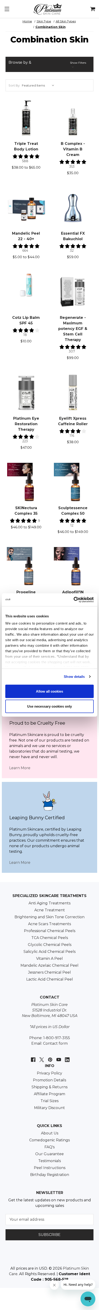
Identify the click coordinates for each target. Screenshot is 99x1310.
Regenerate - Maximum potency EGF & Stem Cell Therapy (72, 328)
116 (72, 436)
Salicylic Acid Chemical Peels (49, 951)
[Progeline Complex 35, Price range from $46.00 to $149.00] (26, 566)
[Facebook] (32, 1057)
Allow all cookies (49, 691)
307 (72, 351)
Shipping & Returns (49, 1087)
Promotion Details (49, 1080)
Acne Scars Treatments (49, 924)
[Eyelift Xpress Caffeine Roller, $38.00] (73, 392)
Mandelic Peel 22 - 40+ (26, 236)
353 (72, 166)
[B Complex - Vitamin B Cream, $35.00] (73, 118)
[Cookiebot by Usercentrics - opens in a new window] (73, 600)
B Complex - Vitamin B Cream (73, 149)
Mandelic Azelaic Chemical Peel (49, 965)
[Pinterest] (49, 1057)
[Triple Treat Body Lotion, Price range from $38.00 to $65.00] (26, 118)
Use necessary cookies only (49, 706)
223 (25, 441)
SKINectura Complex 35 (26, 511)
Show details (74, 677)
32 (72, 250)
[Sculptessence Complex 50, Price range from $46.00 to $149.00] (73, 482)
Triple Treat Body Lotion (26, 146)
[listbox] (39, 85)
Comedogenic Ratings (49, 1140)
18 (25, 335)
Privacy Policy (49, 1073)
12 (71, 525)
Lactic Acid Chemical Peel (49, 979)
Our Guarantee (49, 1154)
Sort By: (14, 85)
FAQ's (49, 1147)
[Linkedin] (66, 1057)
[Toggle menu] (7, 7)
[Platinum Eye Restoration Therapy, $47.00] (26, 392)
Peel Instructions (49, 1168)
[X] (41, 1057)
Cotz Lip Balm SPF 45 (26, 320)
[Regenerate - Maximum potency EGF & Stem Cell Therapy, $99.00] (73, 291)
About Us (49, 1133)
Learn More (19, 768)
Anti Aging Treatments (49, 903)
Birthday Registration (49, 1174)
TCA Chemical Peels (49, 938)
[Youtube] (58, 1057)
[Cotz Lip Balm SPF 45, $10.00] (26, 291)
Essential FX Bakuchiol (73, 236)
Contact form (55, 1043)
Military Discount (49, 1108)
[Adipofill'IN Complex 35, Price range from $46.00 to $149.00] (73, 566)
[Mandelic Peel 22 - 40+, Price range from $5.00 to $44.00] (26, 207)
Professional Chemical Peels (49, 931)
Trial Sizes (49, 1101)
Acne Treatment (49, 910)
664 (25, 250)
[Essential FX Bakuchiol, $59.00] (73, 207)
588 (25, 161)
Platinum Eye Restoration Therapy (26, 424)
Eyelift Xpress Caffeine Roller (73, 421)
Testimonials (49, 1161)
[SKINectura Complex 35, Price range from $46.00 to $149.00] (26, 482)
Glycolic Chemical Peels (49, 944)
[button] (49, 64)
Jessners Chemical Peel (49, 972)
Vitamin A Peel (49, 958)
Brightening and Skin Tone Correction (49, 917)
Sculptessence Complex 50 (72, 511)
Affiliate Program (49, 1094)
